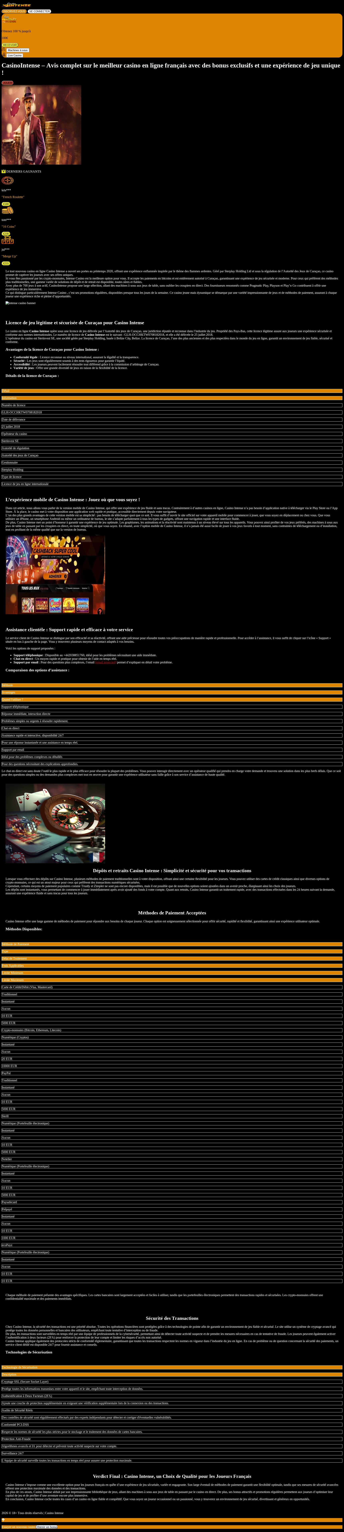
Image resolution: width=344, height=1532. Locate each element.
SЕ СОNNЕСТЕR (39, 11)
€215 (6, 263)
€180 (6, 204)
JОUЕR (7, 82)
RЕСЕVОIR (10, 45)
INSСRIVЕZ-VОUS (14, 11)
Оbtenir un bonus (47, 1527)
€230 (6, 233)
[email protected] (105, 662)
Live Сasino (15, 55)
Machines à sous (18, 50)
